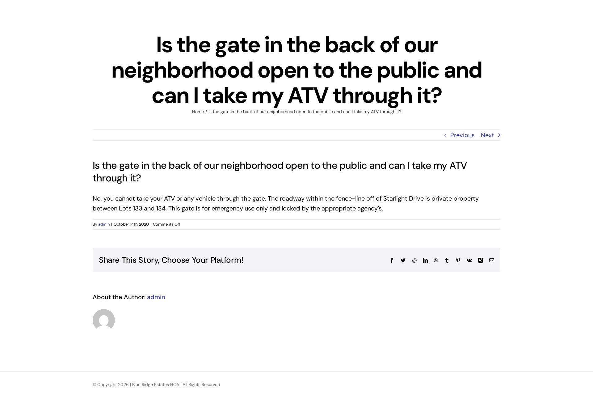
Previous (462, 135)
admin (104, 224)
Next (487, 135)
